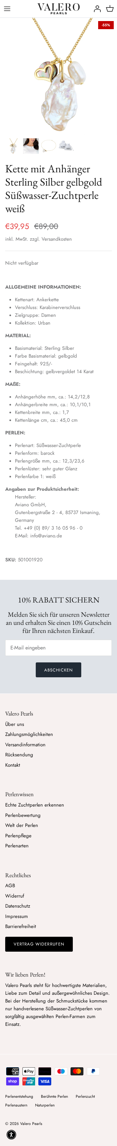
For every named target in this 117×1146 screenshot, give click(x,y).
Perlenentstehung (19, 1096)
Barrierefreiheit (20, 926)
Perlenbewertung (23, 815)
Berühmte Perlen (54, 1096)
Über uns (14, 724)
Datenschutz (17, 906)
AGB (10, 885)
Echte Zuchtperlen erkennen (34, 804)
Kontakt (12, 765)
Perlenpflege (18, 835)
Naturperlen (45, 1105)
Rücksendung (19, 754)
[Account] (95, 9)
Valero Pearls (31, 1124)
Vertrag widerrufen (39, 944)
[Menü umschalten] (7, 9)
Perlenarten (17, 845)
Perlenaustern (16, 1105)
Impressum (16, 916)
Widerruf (14, 896)
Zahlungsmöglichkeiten (29, 734)
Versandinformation (25, 744)
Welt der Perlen (21, 825)
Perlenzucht (85, 1096)
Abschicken (58, 670)
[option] (58, 76)
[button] (11, 1135)
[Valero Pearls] (58, 8)
